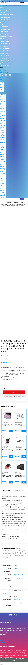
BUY (14, 392)
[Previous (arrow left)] (0, 664)
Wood (15, 594)
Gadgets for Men (4, 33)
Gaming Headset (5, 41)
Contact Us (3, 642)
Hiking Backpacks (4, 52)
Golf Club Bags (4, 46)
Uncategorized (4, 58)
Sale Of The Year (4, 65)
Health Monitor (4, 50)
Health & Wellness (5, 48)
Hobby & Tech (4, 53)
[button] (14, 7)
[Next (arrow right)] (2, 664)
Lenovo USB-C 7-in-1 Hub (20, 450)
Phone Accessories (5, 55)
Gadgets (2, 28)
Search (2, 2)
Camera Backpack (5, 17)
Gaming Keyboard (5, 43)
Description (6, 490)
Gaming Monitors (4, 45)
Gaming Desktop (4, 40)
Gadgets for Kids (4, 31)
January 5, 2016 (18, 604)
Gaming (2, 38)
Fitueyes (16, 565)
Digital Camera (4, 21)
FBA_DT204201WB (18, 578)
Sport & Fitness (4, 57)
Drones (2, 23)
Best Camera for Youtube (7, 16)
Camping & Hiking (5, 9)
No (14, 583)
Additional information (19, 490)
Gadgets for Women (6, 36)
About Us (2, 640)
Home (1, 62)
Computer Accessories (6, 11)
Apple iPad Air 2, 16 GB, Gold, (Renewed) (7, 450)
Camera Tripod (4, 19)
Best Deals (3, 64)
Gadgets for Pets (5, 35)
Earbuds (2, 24)
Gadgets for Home (5, 29)
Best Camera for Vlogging (7, 14)
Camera (2, 12)
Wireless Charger (4, 60)
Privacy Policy (3, 644)
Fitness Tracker (4, 26)
